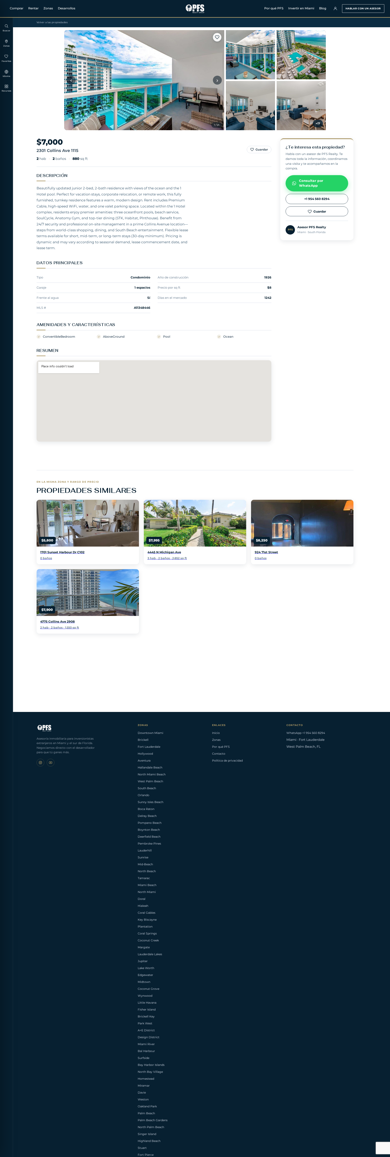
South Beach (147, 788)
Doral (141, 899)
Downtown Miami (150, 733)
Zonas (48, 8)
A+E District (146, 1030)
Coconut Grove (148, 989)
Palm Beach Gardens (153, 1120)
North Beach (147, 871)
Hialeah (143, 906)
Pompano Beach (149, 823)
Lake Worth (146, 968)
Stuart (142, 1148)
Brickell (143, 740)
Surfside (143, 1058)
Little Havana (147, 1002)
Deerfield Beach (149, 836)
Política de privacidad (227, 760)
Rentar (33, 8)
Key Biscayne (147, 919)
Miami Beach (147, 885)
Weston (143, 1099)
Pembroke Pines (149, 843)
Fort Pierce (146, 1155)
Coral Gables (146, 913)
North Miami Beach (152, 774)
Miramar (144, 1085)
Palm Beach (146, 1113)
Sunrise (143, 857)
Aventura (144, 760)
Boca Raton (146, 809)
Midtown (144, 982)
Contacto (218, 753)
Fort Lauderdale (149, 747)
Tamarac (144, 878)
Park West (145, 1023)
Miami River (146, 1044)
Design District (148, 1037)
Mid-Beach (145, 864)
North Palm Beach (151, 1127)
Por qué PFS (273, 8)
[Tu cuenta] (335, 8)
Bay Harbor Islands (151, 1065)
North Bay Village (150, 1072)
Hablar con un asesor (363, 8)
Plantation (145, 926)
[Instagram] (40, 762)
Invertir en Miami (301, 8)
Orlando (143, 795)
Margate (144, 947)
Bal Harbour (146, 1051)
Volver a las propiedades (52, 22)
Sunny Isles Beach (150, 802)
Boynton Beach (149, 830)
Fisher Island (147, 1009)
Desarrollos (66, 8)
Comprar (16, 8)
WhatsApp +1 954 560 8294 (305, 733)
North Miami (147, 892)
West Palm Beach (150, 781)
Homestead (146, 1079)
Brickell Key (146, 1016)
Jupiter (143, 961)
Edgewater (145, 975)
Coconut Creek (148, 940)
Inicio (216, 733)
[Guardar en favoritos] (217, 37)
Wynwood (145, 996)
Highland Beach (149, 1141)
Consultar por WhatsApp (311, 183)
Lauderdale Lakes (150, 954)
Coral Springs (147, 933)
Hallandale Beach (150, 767)
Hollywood (145, 753)
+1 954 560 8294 (316, 199)
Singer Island (147, 1134)
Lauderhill (145, 850)
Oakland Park (147, 1106)
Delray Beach (147, 816)
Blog (322, 8)
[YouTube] (50, 762)
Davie (142, 1092)
